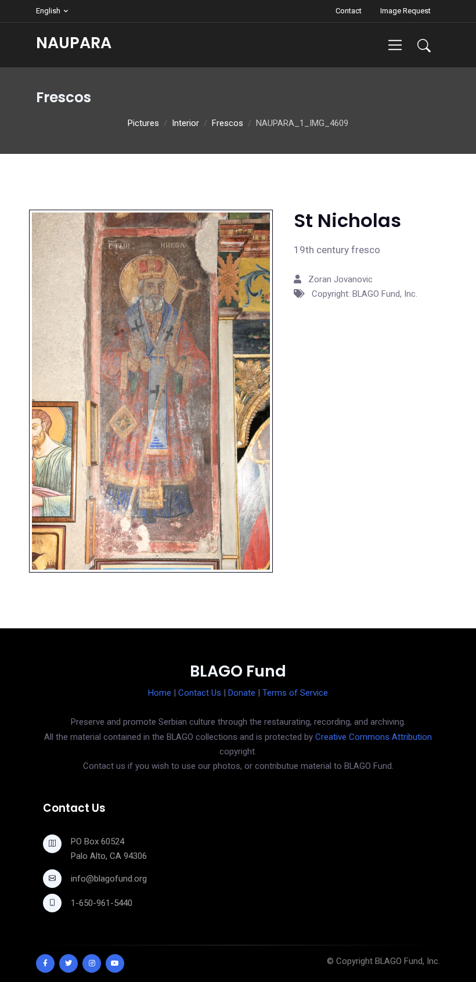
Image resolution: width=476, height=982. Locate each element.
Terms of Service (295, 693)
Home (159, 693)
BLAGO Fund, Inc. (407, 961)
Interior (185, 123)
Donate (241, 693)
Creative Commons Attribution (373, 737)
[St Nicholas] (151, 390)
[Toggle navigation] (395, 45)
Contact (349, 10)
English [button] (48, 10)
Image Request (405, 10)
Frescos (227, 123)
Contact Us (199, 693)
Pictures (143, 123)
